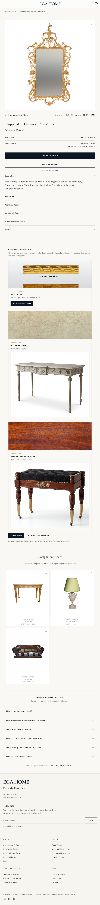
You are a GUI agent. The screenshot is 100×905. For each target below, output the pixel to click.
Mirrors (14, 11)
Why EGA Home (58, 874)
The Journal (56, 878)
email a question (51, 170)
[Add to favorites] (91, 24)
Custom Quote (58, 857)
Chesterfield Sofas (11, 845)
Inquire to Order (50, 156)
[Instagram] (4, 899)
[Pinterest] (14, 899)
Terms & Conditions (42, 895)
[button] (50, 176)
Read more (9, 196)
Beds (5, 861)
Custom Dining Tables (12, 853)
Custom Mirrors (9, 857)
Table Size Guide (10, 882)
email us (70, 766)
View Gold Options (22, 303)
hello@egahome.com (12, 797)
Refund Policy (70, 895)
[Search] (96, 4)
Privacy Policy (57, 895)
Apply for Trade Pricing (61, 849)
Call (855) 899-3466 (50, 164)
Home (7, 11)
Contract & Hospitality (61, 853)
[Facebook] (9, 899)
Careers (55, 882)
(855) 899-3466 (57, 766)
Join (91, 820)
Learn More (16, 535)
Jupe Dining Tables (10, 849)
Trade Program (58, 845)
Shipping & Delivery (11, 874)
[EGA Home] (50, 4)
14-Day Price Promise (12, 878)
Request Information (38, 535)
